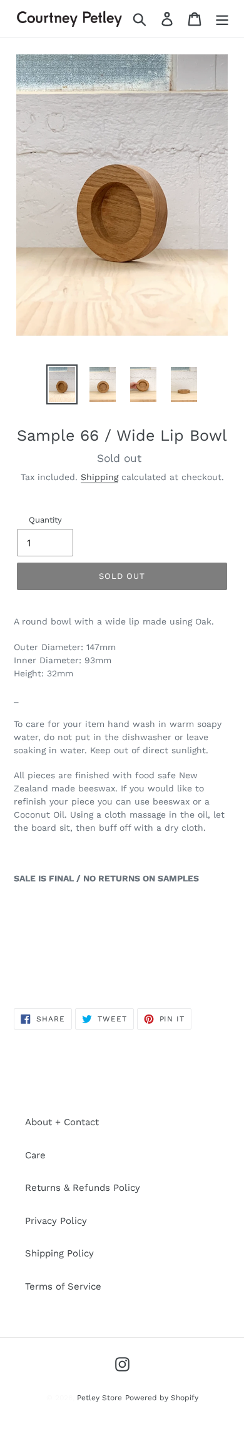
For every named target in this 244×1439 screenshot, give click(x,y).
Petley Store (99, 1397)
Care (35, 1155)
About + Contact (62, 1122)
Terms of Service (63, 1286)
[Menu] (222, 19)
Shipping (99, 477)
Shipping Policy (59, 1253)
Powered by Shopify (161, 1397)
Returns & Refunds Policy (82, 1187)
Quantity (45, 519)
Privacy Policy (56, 1220)
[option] (62, 384)
